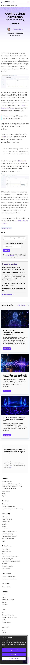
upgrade (3, 137)
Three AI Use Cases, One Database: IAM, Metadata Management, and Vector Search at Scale (13, 278)
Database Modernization (9, 506)
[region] (14, 649)
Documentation (6, 587)
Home (2, 5)
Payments (4, 563)
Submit (6, 250)
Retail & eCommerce (8, 539)
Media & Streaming (7, 534)
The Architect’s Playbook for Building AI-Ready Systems (14, 284)
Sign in (4, 496)
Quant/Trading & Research (9, 536)
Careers (4, 633)
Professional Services (8, 600)
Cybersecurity (6, 522)
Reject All (13, 654)
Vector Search (6, 549)
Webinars (4, 604)
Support (4, 602)
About (3, 630)
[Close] (25, 638)
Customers (5, 504)
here (10, 467)
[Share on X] (5, 238)
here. (21, 257)
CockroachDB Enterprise (9, 489)
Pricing (4, 493)
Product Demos (6, 622)
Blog (3, 612)
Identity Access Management (10, 556)
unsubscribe (10, 255)
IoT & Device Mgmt (7, 559)
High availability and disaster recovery (12, 509)
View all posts (21, 305)
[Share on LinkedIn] (14, 238)
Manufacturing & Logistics (9, 531)
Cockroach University (8, 615)
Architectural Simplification (9, 579)
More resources (7, 295)
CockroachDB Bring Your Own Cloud (12, 486)
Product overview (7, 481)
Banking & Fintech (7, 519)
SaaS (3, 541)
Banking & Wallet (6, 551)
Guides (4, 620)
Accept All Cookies (14, 650)
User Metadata (6, 568)
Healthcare (5, 529)
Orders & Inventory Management (11, 561)
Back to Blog (14, 5)
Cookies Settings (14, 658)
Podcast (4, 597)
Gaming (4, 526)
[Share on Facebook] (10, 238)
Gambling (4, 524)
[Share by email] (19, 238)
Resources (7, 5)
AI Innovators (5, 517)
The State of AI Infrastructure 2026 (13, 273)
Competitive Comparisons (9, 617)
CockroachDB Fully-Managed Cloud (12, 484)
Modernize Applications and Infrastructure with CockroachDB (13, 268)
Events (4, 595)
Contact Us (5, 635)
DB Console (22, 161)
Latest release (6, 491)
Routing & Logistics (7, 566)
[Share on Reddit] (23, 238)
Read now (7, 348)
